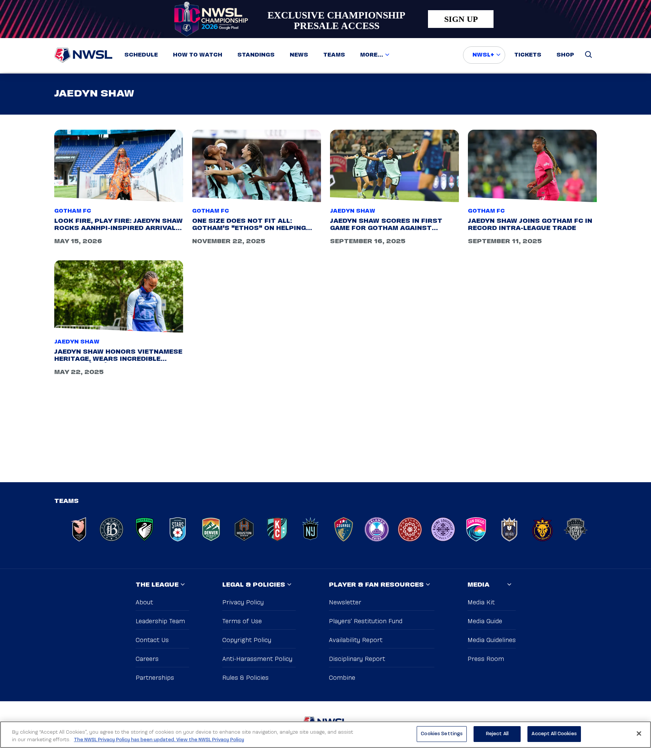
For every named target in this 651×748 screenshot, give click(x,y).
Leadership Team (160, 621)
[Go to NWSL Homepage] (83, 55)
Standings (256, 55)
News (299, 55)
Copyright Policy (246, 640)
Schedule (141, 55)
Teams (334, 55)
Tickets (527, 55)
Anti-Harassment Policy (257, 659)
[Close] (639, 733)
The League (157, 585)
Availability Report (355, 640)
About (144, 602)
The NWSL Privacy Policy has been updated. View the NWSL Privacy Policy (159, 739)
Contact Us (152, 640)
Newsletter (345, 602)
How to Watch (197, 55)
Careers (147, 659)
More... (371, 55)
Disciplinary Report (357, 659)
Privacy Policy (243, 602)
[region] (325, 734)
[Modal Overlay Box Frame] (325, 19)
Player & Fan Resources (376, 585)
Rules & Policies (245, 678)
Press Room (486, 659)
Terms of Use (242, 621)
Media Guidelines (492, 640)
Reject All (497, 733)
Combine (342, 678)
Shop (565, 55)
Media (478, 585)
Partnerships (155, 678)
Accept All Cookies (554, 733)
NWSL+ (483, 55)
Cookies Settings (442, 733)
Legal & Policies (253, 585)
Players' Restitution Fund (365, 621)
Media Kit (481, 602)
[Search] (588, 55)
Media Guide (485, 621)
